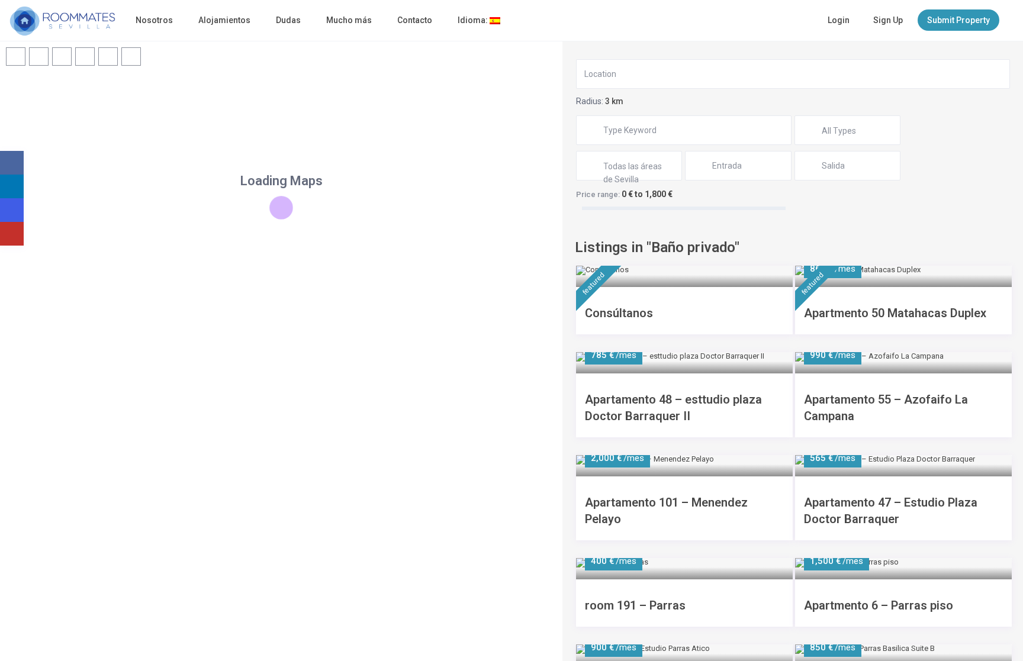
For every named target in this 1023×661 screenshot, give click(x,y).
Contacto (414, 20)
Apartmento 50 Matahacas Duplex (895, 313)
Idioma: (474, 20)
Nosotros (154, 20)
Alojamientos (224, 20)
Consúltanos (619, 313)
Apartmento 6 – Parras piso (878, 605)
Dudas (288, 20)
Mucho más (349, 20)
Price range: (598, 194)
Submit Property (958, 20)
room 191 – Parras (635, 605)
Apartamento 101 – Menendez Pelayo (666, 510)
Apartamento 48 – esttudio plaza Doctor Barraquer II (673, 407)
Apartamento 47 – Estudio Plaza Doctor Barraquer (890, 510)
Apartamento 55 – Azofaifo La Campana (886, 407)
